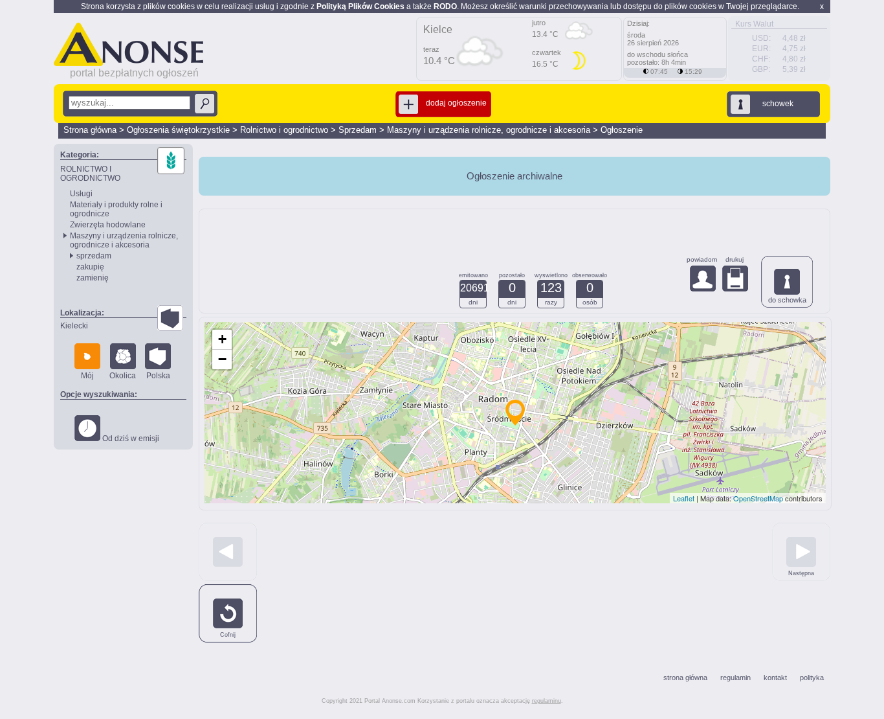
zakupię (90, 266)
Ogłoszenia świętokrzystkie (178, 130)
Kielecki (74, 325)
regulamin (735, 677)
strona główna (685, 677)
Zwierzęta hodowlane (108, 224)
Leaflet (683, 498)
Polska (158, 375)
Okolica (122, 375)
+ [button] (222, 339)
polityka (812, 677)
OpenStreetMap (758, 498)
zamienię (92, 277)
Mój (87, 375)
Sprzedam (357, 130)
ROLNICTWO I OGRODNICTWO (90, 174)
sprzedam (93, 255)
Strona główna (89, 130)
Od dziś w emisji (129, 438)
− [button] (222, 359)
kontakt (775, 677)
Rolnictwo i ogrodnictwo (284, 130)
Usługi (81, 193)
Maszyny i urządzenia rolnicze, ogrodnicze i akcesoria (488, 130)
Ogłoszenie (622, 130)
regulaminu (546, 701)
